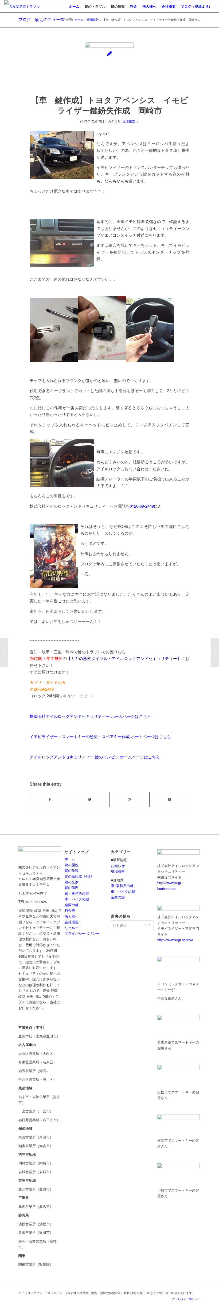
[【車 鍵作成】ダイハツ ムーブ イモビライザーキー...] (4, 652)
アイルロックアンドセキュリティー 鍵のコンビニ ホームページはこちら (95, 756)
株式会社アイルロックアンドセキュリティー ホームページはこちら (90, 716)
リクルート (73, 927)
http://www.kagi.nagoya (175, 939)
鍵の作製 (72, 870)
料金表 (70, 910)
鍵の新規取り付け (78, 876)
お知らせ (118, 865)
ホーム (79, 20)
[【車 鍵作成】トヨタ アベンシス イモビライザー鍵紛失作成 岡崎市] (109, 66)
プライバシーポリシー (82, 933)
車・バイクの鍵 (77, 898)
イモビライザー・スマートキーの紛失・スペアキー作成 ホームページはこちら (100, 736)
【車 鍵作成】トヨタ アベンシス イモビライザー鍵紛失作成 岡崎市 (109, 105)
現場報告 (93, 20)
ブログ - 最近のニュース (41, 19)
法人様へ (72, 916)
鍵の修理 (72, 887)
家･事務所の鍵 (122, 885)
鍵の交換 (72, 881)
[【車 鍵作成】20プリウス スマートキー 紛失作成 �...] (215, 652)
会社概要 (72, 921)
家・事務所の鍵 (77, 893)
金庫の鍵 (72, 904)
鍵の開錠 (72, 864)
